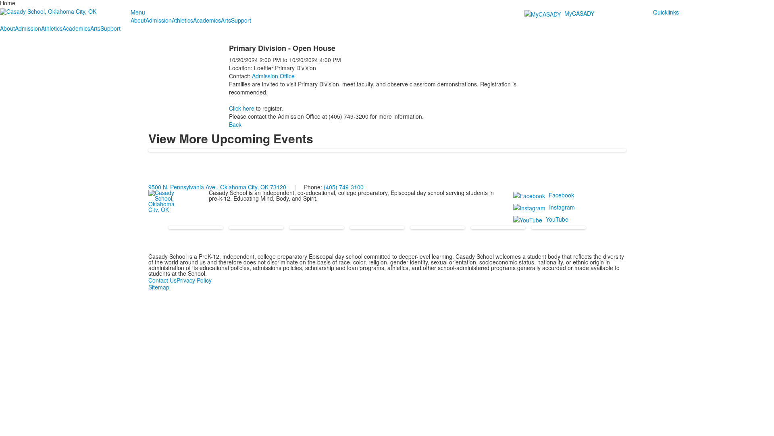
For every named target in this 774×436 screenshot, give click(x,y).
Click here (241, 108)
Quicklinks (666, 12)
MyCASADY (579, 13)
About (138, 20)
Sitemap (158, 287)
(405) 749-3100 (344, 187)
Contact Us (162, 280)
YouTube (557, 219)
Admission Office (273, 76)
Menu (138, 12)
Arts (226, 20)
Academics (207, 20)
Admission (159, 20)
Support (241, 20)
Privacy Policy (194, 280)
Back (235, 124)
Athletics (182, 20)
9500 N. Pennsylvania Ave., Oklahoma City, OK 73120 (217, 187)
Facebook (561, 195)
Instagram (562, 207)
